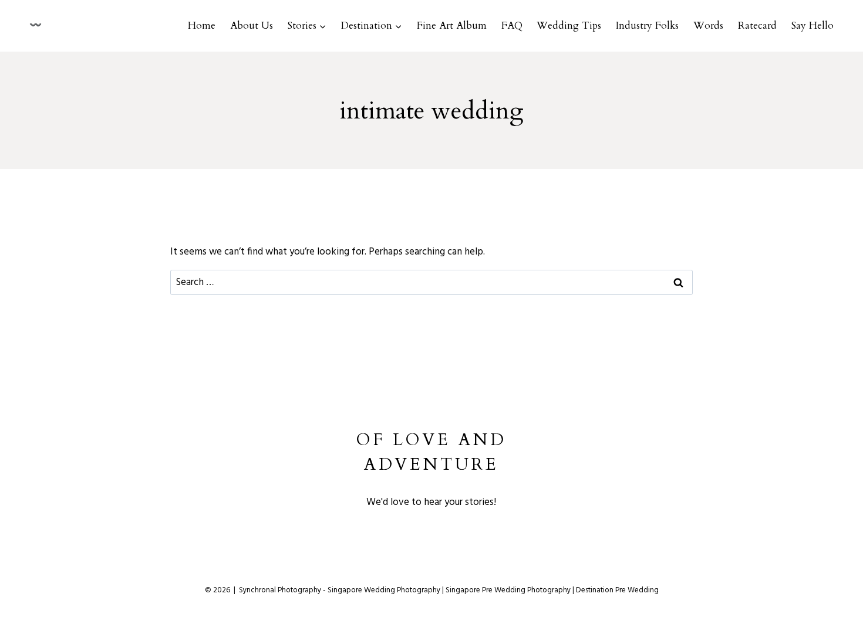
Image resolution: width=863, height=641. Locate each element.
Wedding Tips (569, 25)
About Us (251, 25)
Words (708, 25)
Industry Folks (647, 25)
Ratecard (757, 25)
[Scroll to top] (856, 593)
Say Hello (812, 25)
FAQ (511, 25)
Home (201, 25)
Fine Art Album (452, 25)
